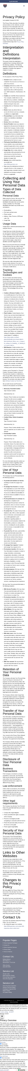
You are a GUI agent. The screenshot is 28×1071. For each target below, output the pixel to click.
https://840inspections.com (11, 164)
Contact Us (6, 945)
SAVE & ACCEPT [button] (4, 1070)
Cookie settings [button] (4, 1012)
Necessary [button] (3, 1042)
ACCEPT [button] (11, 1012)
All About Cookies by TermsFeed (14, 381)
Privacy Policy (7, 949)
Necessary (4, 1044)
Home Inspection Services (10, 947)
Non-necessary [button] (4, 1056)
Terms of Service (8, 951)
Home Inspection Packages (10, 943)
